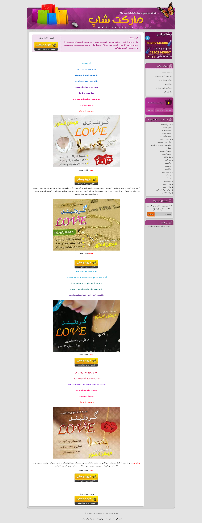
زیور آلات (168, 160)
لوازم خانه (166, 127)
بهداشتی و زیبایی (165, 139)
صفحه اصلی (114, 513)
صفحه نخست (166, 72)
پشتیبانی (168, 84)
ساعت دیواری (165, 130)
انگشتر (167, 169)
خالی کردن (159, 110)
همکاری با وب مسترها (163, 88)
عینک (168, 175)
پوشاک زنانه (166, 154)
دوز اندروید (161, 226)
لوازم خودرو (167, 184)
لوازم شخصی (166, 192)
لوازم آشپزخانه (165, 136)
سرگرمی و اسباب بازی (163, 190)
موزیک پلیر (167, 181)
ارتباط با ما (167, 92)
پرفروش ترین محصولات (163, 76)
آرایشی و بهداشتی (163, 142)
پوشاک (169, 148)
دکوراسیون (166, 133)
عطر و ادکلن (167, 157)
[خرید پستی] (86, 184)
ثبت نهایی (150, 110)
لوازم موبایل (167, 187)
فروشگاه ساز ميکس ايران (93, 519)
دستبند (167, 166)
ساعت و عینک (166, 172)
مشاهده (168, 110)
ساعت (167, 178)
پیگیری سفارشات (165, 80)
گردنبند (167, 163)
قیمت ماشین (152, 226)
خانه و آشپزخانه (166, 124)
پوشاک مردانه (165, 151)
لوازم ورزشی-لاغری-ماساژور (160, 145)
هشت (169, 226)
